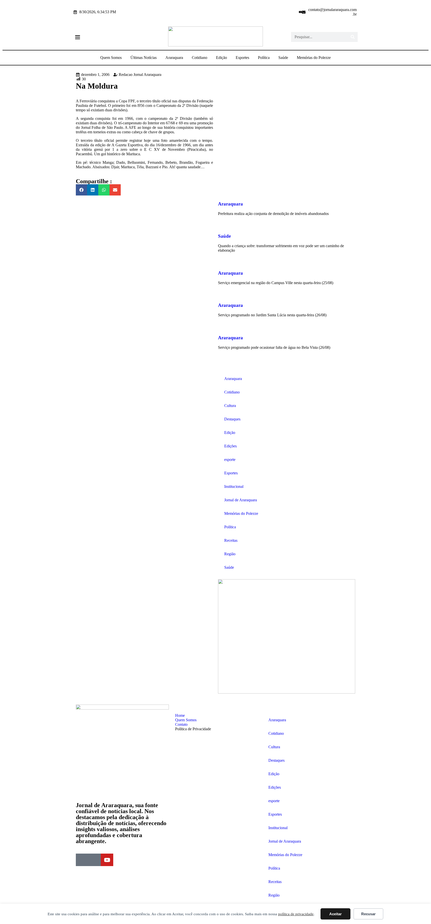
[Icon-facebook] (286, 11)
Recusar (368, 914)
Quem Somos (111, 57)
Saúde (283, 57)
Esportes (242, 57)
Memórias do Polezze (314, 57)
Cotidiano (199, 57)
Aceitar (335, 914)
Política (264, 57)
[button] (77, 37)
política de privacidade (296, 914)
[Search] (353, 37)
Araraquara (174, 57)
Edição (221, 57)
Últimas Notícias (143, 57)
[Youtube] (300, 11)
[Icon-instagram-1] (293, 11)
